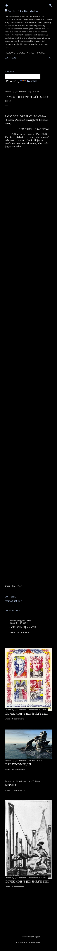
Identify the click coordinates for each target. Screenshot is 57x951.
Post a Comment (13, 601)
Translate (31, 81)
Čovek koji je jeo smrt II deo (27, 881)
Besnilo (11, 785)
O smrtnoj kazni (22, 627)
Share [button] (7, 586)
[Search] (50, 5)
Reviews (10, 52)
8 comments (18, 719)
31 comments (18, 790)
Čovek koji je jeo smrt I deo (26, 714)
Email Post (17, 586)
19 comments (23, 632)
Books (21, 52)
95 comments (18, 769)
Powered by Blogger (31, 936)
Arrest (31, 52)
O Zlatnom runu (18, 764)
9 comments (18, 887)
